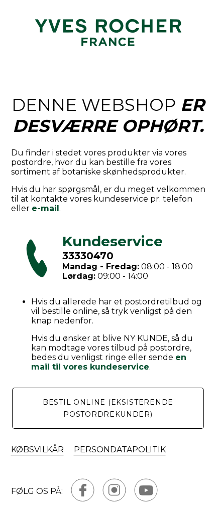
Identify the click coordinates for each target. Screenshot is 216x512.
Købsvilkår (37, 449)
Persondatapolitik (120, 449)
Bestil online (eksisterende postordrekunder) (108, 408)
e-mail (45, 208)
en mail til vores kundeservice (108, 362)
